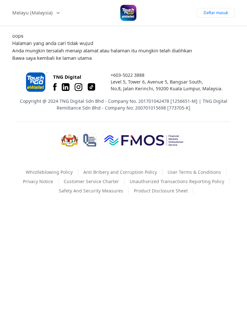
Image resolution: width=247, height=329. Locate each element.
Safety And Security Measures (91, 191)
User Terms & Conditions (194, 172)
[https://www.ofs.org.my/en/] (144, 140)
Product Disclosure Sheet (161, 191)
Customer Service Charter (91, 181)
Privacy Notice (38, 181)
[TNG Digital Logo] (128, 13)
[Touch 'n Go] (36, 82)
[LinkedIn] (65, 87)
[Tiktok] (91, 87)
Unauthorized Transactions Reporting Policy (177, 181)
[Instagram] (78, 87)
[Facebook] (55, 87)
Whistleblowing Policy (49, 172)
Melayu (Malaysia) (33, 12)
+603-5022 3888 (127, 75)
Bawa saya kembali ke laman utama (52, 58)
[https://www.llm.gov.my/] (89, 140)
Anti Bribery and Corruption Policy (120, 172)
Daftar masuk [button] (216, 12)
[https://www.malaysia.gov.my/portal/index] (69, 140)
